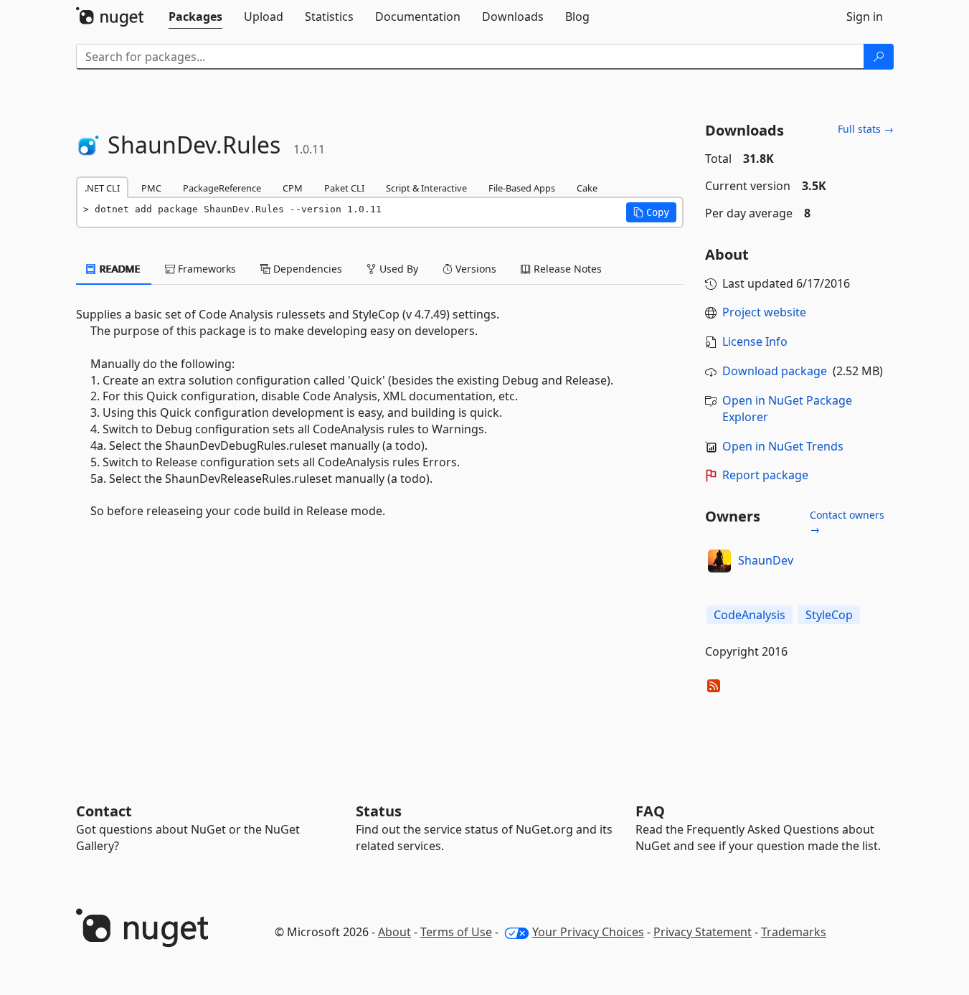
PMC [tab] (151, 187)
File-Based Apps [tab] (521, 187)
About (394, 932)
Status (379, 811)
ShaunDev (765, 560)
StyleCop (829, 615)
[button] (651, 212)
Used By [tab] (397, 268)
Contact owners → (847, 522)
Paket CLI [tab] (344, 187)
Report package (765, 475)
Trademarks (793, 932)
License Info (755, 341)
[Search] (879, 57)
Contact (104, 811)
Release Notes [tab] (566, 268)
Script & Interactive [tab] (426, 187)
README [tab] (119, 268)
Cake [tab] (587, 187)
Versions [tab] (474, 268)
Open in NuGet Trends (782, 446)
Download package (774, 371)
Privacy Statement (702, 932)
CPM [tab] (293, 187)
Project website (764, 312)
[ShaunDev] (719, 561)
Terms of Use (456, 932)
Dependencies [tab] (306, 268)
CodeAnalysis (749, 615)
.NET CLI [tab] (102, 187)
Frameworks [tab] (205, 268)
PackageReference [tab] (222, 187)
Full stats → (866, 129)
